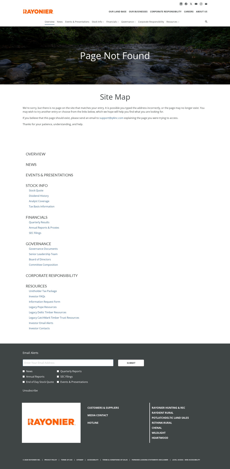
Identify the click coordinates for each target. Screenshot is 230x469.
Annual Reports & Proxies (44, 227)
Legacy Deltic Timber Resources (47, 312)
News (31, 164)
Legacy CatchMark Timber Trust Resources (54, 317)
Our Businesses (138, 11)
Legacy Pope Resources (43, 307)
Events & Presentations (49, 175)
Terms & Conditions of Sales (115, 460)
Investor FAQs (37, 296)
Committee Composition (43, 264)
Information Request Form (44, 301)
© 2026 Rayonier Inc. (31, 460)
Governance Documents (43, 248)
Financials (36, 217)
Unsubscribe (30, 390)
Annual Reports (35, 376)
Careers (189, 11)
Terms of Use (66, 460)
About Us (201, 11)
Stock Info (37, 185)
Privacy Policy (50, 460)
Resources (36, 286)
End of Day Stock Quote (40, 382)
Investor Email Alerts (41, 323)
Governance (38, 243)
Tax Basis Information (41, 206)
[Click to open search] (205, 22)
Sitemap (80, 460)
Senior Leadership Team (43, 254)
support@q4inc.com (111, 118)
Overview (35, 154)
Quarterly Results (39, 222)
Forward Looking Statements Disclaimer (150, 460)
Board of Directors (40, 259)
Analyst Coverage (39, 201)
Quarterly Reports (71, 371)
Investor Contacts (39, 328)
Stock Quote (36, 190)
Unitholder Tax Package (43, 291)
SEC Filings (35, 233)
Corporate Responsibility (165, 11)
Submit (131, 362)
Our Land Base (117, 11)
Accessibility (92, 460)
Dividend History (39, 196)
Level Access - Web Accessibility (186, 460)
